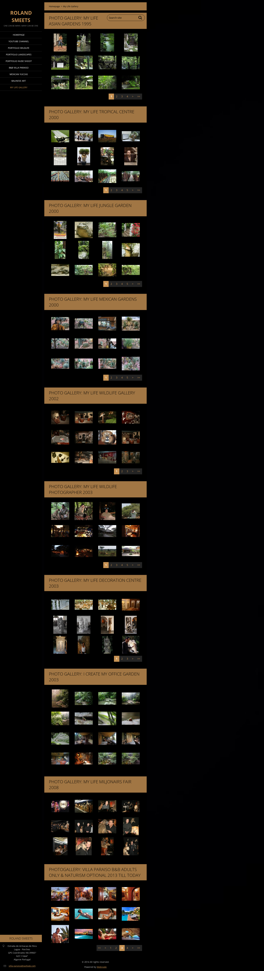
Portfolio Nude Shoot (19, 61)
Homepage (19, 34)
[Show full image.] (60, 42)
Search (140, 17)
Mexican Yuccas (19, 74)
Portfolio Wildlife (18, 47)
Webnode (102, 966)
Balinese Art (18, 80)
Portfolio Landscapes (18, 54)
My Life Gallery (18, 87)
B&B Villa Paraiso (19, 67)
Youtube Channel (19, 41)
